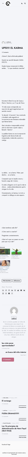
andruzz (9, 42)
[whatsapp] (6, 293)
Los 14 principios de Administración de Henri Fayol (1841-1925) (14, 428)
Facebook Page (6, 444)
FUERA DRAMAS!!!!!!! (15, 255)
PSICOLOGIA (7, 281)
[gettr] (12, 293)
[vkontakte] (24, 290)
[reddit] (18, 290)
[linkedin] (12, 290)
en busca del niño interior (16, 352)
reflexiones (16, 281)
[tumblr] (15, 290)
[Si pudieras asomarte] (5, 252)
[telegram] (9, 293)
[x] (3, 290)
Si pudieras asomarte (4, 255)
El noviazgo (6, 401)
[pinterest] (9, 290)
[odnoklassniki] (3, 293)
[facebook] (6, 290)
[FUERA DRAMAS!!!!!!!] (16, 252)
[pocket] (21, 290)
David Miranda (7, 423)
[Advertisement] (14, 24)
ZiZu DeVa (5, 398)
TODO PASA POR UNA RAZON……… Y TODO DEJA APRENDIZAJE (4, 268)
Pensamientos (22, 407)
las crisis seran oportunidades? (8, 344)
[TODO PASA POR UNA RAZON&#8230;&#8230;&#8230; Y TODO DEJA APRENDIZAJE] (5, 263)
